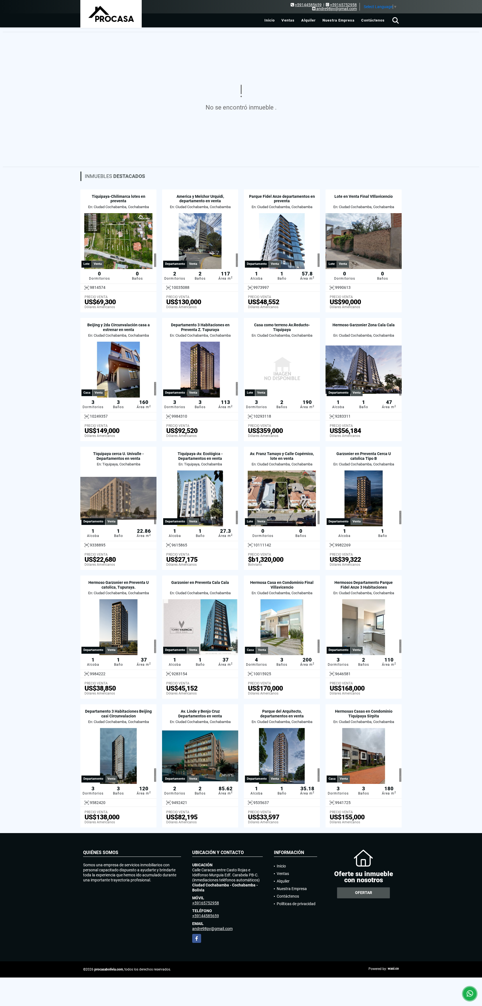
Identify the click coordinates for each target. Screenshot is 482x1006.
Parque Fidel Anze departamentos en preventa (282, 198)
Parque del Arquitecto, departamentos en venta (282, 713)
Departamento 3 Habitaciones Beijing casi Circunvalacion (118, 713)
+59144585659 (308, 5)
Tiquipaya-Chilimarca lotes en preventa (118, 198)
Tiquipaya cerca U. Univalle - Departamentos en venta (118, 456)
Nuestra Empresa (338, 20)
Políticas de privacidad (296, 904)
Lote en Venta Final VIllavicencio (363, 196)
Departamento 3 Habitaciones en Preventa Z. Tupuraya (200, 327)
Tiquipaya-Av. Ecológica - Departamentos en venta (200, 456)
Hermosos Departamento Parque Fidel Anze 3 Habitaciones (363, 584)
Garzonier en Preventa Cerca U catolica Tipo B (363, 456)
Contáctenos (373, 20)
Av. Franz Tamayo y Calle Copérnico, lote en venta (282, 456)
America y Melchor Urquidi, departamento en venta (200, 198)
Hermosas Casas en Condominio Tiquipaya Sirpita (363, 713)
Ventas (288, 20)
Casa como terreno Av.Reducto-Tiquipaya (282, 327)
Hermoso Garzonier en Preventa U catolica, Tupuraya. (118, 584)
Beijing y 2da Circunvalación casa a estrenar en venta (118, 327)
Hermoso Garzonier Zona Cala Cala (363, 325)
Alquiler (308, 20)
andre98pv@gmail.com (212, 928)
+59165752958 (343, 5)
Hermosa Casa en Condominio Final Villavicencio (282, 584)
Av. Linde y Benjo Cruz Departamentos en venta (200, 713)
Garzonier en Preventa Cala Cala (200, 582)
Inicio (269, 20)
